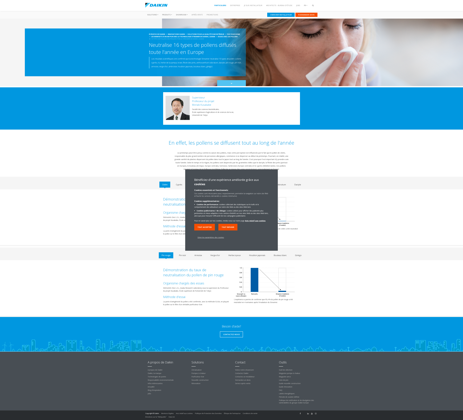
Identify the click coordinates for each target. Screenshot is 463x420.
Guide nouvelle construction (290, 383)
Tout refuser (228, 227)
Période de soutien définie (289, 397)
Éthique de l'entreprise (232, 413)
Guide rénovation (285, 387)
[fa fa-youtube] (312, 414)
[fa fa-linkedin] (308, 414)
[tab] (164, 185)
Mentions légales (167, 413)
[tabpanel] (231, 288)
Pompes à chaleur (198, 373)
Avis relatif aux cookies (184, 413)
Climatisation (196, 370)
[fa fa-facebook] (300, 414)
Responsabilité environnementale (161, 380)
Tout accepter (204, 227)
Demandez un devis (243, 380)
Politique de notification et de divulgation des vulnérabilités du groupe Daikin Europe (296, 401)
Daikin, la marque (154, 373)
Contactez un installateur (245, 376)
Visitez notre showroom (244, 370)
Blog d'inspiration (154, 390)
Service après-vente (242, 383)
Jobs (149, 393)
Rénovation (195, 383)
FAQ (280, 390)
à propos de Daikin (155, 370)
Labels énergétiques (287, 393)
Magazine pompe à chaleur (289, 373)
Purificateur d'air (197, 376)
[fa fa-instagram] (316, 414)
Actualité (151, 387)
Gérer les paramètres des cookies (210, 237)
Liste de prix (283, 380)
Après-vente (197, 15)
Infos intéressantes (155, 383)
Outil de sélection (285, 370)
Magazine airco (285, 376)
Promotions (212, 15)
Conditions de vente (250, 413)
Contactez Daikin (241, 373)
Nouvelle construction (200, 380)
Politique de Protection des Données (208, 413)
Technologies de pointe (157, 376)
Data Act (172, 417)
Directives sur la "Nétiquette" (156, 417)
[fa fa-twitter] (304, 414)
